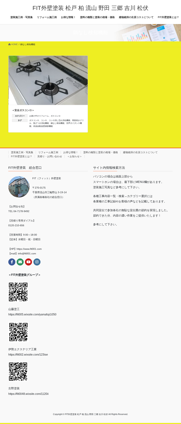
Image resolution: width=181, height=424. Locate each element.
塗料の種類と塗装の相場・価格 (100, 152)
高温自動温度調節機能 (43, 126)
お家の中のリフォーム (39, 116)
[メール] (20, 262)
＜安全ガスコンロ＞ (23, 110)
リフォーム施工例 (48, 152)
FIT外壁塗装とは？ (21, 156)
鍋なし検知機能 (57, 123)
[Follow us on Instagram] (36, 262)
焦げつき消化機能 (41, 123)
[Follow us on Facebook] (11, 262)
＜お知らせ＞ (74, 156)
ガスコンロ (55, 116)
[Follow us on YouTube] (28, 262)
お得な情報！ (70, 152)
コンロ (44, 120)
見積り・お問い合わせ (49, 156)
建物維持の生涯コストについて (140, 152)
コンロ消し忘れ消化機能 (59, 120)
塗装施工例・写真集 (22, 152)
